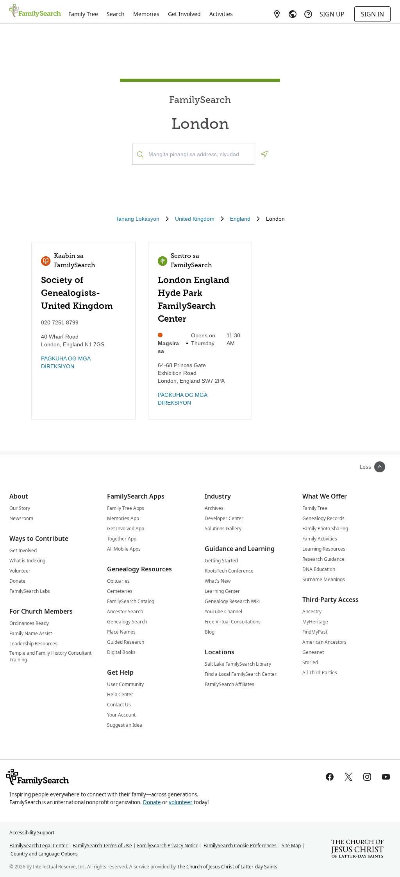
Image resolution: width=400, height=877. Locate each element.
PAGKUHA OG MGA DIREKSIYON (65, 362)
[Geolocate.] (264, 154)
